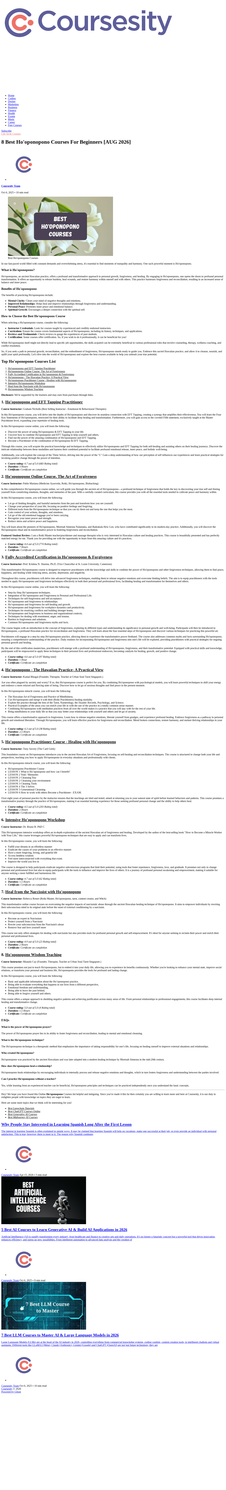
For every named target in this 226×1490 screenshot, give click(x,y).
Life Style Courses (11, 133)
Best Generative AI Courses (22, 1114)
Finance (12, 110)
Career (11, 122)
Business (12, 107)
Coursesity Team (10, 186)
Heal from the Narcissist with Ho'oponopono (31, 386)
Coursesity (6, 1388)
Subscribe (6, 130)
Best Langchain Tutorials (21, 1108)
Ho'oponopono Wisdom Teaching (25, 389)
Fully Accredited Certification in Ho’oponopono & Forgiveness (41, 374)
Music (11, 119)
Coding (12, 98)
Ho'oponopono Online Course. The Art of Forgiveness (36, 371)
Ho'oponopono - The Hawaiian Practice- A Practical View (38, 377)
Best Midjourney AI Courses (23, 1117)
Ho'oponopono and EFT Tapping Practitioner (31, 368)
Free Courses (15, 125)
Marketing (13, 104)
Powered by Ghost (11, 1391)
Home (11, 95)
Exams (11, 116)
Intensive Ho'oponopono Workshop (26, 383)
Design (11, 101)
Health (11, 113)
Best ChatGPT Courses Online (24, 1111)
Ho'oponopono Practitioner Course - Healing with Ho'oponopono (42, 380)
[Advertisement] (113, 68)
